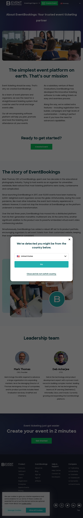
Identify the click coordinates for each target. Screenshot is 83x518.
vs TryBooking (73, 468)
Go (41, 264)
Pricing (20, 491)
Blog (36, 471)
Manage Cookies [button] (14, 510)
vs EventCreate (74, 484)
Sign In (37, 478)
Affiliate (38, 481)
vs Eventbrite (73, 471)
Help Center (56, 470)
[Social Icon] (56, 505)
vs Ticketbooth (74, 478)
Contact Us (56, 474)
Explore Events (23, 487)
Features (21, 468)
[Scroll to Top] (79, 510)
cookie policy (26, 503)
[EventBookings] (14, 3)
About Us (38, 468)
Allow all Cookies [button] (36, 510)
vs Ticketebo (73, 474)
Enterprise (22, 484)
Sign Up (38, 474)
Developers (56, 477)
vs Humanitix (73, 481)
